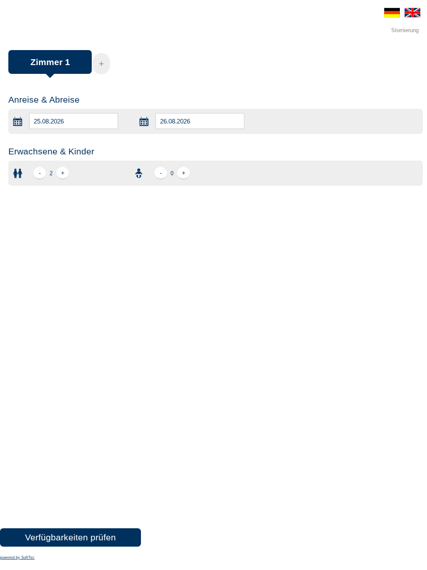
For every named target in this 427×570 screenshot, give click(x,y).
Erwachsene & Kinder (51, 151)
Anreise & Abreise (44, 99)
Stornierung (405, 30)
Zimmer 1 (50, 62)
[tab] (50, 66)
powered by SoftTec (17, 557)
